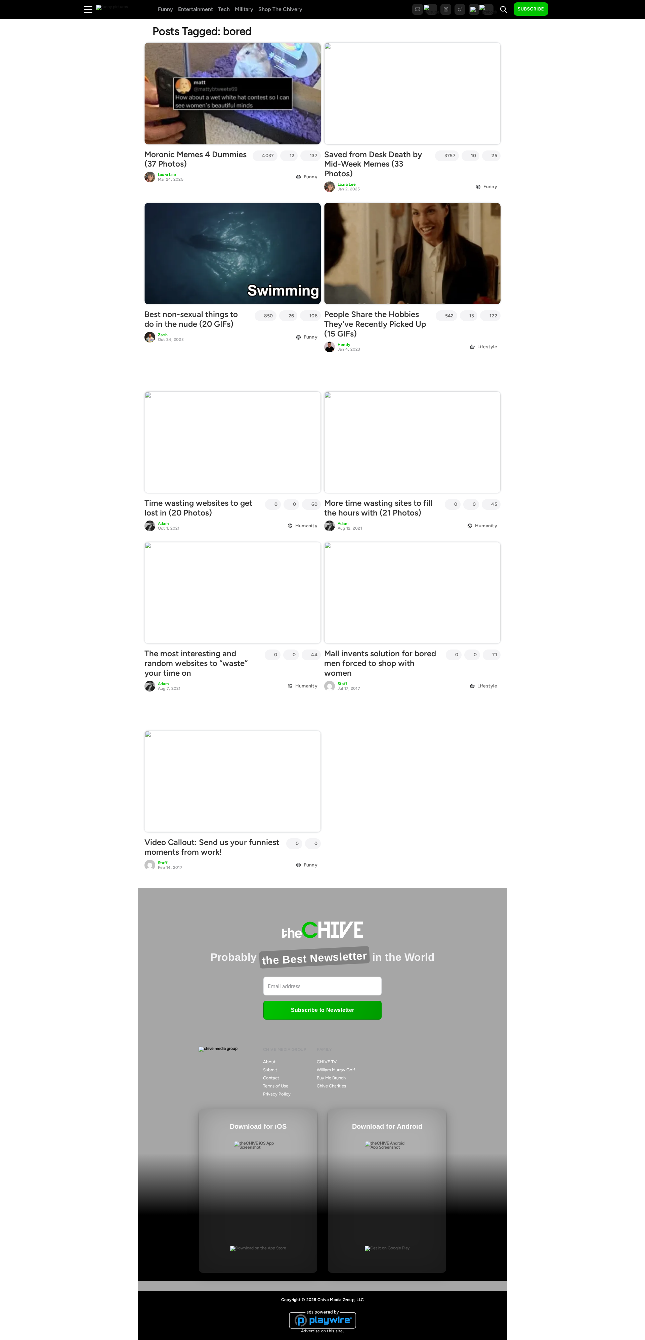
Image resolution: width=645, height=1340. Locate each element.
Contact (271, 1077)
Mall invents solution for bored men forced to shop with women (380, 663)
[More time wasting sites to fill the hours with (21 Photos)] (412, 442)
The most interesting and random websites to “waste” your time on (196, 663)
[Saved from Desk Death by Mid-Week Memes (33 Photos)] (412, 93)
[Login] (559, 9)
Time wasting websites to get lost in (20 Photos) (198, 508)
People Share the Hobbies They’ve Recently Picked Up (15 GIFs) (375, 324)
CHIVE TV (327, 1061)
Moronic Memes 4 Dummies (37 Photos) (195, 159)
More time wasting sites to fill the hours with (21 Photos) (378, 508)
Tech (224, 9)
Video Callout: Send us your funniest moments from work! (211, 847)
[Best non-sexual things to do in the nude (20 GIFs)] (232, 253)
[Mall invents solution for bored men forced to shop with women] (412, 592)
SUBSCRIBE (531, 8)
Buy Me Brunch (331, 1077)
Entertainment (195, 9)
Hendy (344, 344)
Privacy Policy (277, 1094)
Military (244, 9)
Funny (165, 9)
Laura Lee (167, 174)
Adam (163, 523)
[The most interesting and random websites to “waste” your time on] (232, 592)
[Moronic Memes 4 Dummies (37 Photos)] (232, 93)
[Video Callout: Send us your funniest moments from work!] (232, 781)
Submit (270, 1069)
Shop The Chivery (280, 9)
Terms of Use (275, 1085)
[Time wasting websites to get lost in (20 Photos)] (232, 442)
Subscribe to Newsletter (322, 1010)
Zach (163, 334)
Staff (342, 683)
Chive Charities (331, 1085)
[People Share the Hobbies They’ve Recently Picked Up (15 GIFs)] (412, 253)
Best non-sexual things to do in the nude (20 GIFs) (191, 319)
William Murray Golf (336, 1069)
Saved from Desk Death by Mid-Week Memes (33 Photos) (373, 164)
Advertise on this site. (322, 1331)
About (269, 1061)
